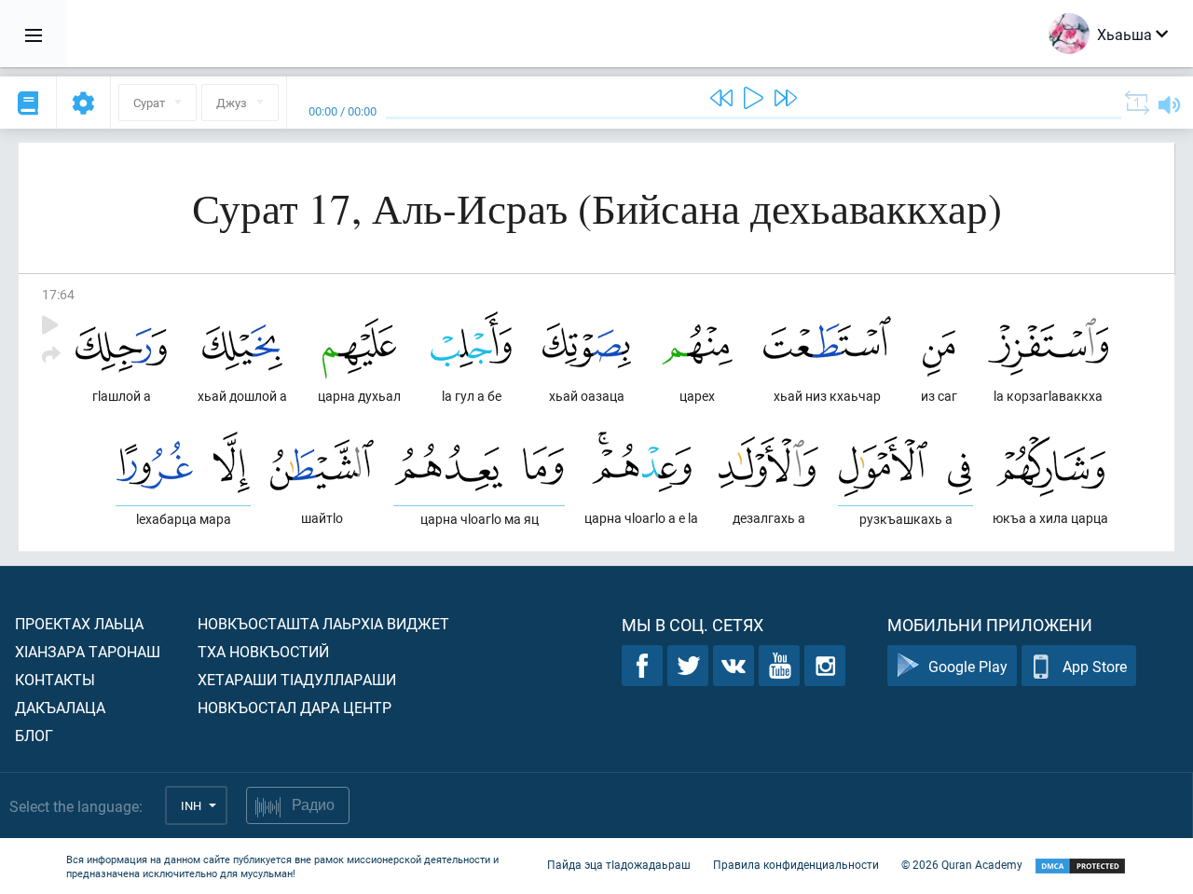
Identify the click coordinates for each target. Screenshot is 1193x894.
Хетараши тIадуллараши (297, 679)
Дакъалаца (60, 707)
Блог (34, 735)
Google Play (968, 666)
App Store (1095, 666)
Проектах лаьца (79, 623)
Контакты (55, 679)
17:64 (58, 294)
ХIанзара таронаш (87, 651)
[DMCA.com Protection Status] (1080, 866)
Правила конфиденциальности (796, 864)
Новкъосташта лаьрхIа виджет (323, 623)
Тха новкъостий (263, 651)
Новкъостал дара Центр (294, 707)
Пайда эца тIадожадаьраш (619, 864)
